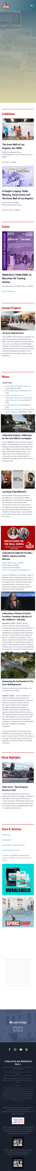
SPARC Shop (6, 835)
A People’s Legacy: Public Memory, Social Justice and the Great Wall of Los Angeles (17, 194)
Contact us (18, 1085)
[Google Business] (26, 1049)
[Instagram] (15, 1049)
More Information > (8, 291)
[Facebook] (9, 1049)
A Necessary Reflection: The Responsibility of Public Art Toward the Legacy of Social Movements (18, 398)
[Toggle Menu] (32, 5)
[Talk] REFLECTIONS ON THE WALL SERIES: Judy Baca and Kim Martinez (17, 556)
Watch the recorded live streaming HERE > (16, 570)
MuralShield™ (7, 840)
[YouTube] (20, 1049)
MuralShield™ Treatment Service (13, 845)
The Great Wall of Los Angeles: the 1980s (13, 146)
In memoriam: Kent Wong (13, 405)
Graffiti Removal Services (10, 850)
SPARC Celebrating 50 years (14, 391)
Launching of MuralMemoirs (14, 491)
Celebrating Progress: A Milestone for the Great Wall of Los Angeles (17, 437)
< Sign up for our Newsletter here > (18, 1062)
